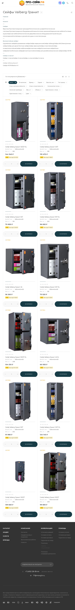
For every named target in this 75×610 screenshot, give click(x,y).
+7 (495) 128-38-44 (32, 571)
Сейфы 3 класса (18, 58)
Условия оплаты (46, 535)
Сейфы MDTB (67, 51)
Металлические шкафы (36, 29)
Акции (5, 532)
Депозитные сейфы (34, 48)
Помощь (62, 528)
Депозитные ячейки (29, 51)
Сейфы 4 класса (28, 58)
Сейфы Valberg (49, 43)
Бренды (6, 540)
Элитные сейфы (23, 46)
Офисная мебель (13, 33)
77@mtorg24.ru (39, 575)
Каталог (6, 528)
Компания (25, 528)
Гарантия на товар (47, 540)
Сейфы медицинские (37, 43)
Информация (46, 528)
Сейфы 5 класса (39, 58)
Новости (24, 542)
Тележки (35, 31)
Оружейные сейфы (9, 43)
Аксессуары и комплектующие (36, 36)
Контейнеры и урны (19, 36)
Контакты (24, 532)
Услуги (6, 536)
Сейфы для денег (12, 46)
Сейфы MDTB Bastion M (10, 65)
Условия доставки (47, 537)
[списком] (66, 76)
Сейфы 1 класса (8, 58)
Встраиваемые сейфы (23, 43)
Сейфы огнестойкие (46, 46)
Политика (44, 543)
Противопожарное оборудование (20, 31)
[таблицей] (69, 76)
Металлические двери (26, 33)
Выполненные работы (28, 539)
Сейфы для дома (41, 51)
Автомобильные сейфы (15, 51)
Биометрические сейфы (55, 51)
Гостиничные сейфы (47, 48)
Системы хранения (44, 31)
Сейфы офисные (34, 46)
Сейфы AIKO (58, 43)
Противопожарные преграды (19, 29)
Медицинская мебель (57, 31)
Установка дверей (47, 532)
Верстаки (6, 29)
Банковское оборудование (42, 33)
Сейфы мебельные (22, 48)
